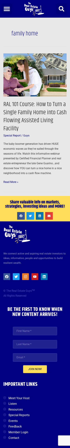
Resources (15, 409)
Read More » (10, 182)
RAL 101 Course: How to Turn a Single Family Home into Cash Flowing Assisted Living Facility (35, 116)
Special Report (12, 135)
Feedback (15, 426)
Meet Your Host (19, 398)
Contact (13, 438)
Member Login (18, 432)
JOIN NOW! (35, 369)
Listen (12, 403)
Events (13, 421)
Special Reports (19, 415)
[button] (7, 9)
